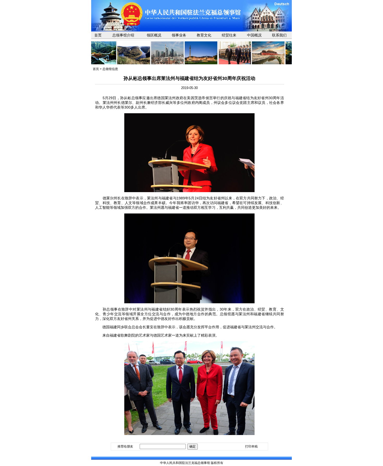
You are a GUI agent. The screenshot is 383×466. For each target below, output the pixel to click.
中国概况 (254, 35)
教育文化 (204, 35)
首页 (98, 35)
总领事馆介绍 (123, 35)
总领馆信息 (110, 69)
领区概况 (154, 35)
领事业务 (179, 35)
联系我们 (279, 35)
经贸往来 (229, 35)
